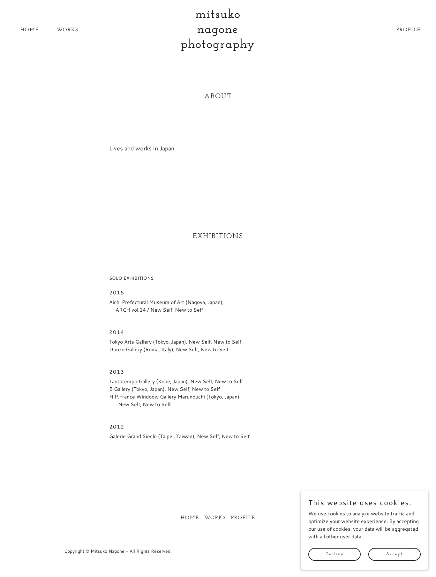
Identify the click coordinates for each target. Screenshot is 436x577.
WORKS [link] (68, 30)
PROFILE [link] (408, 30)
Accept (394, 554)
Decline (335, 554)
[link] (217, 45)
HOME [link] (29, 30)
